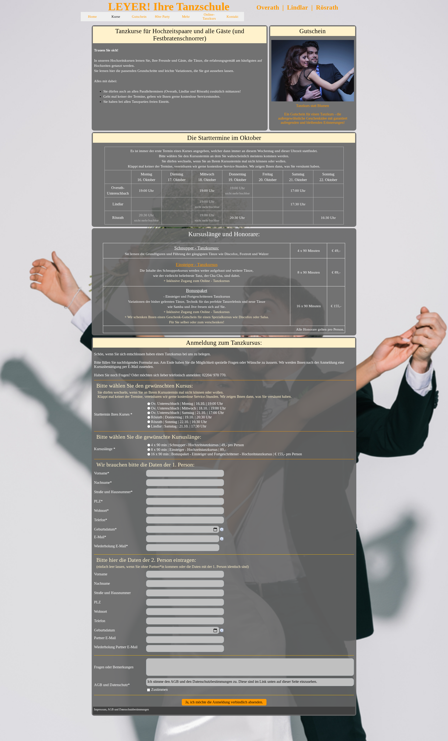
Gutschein (139, 16)
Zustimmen (159, 689)
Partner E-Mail (105, 638)
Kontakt (232, 16)
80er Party (162, 16)
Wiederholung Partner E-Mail (115, 647)
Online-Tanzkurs (209, 16)
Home (92, 16)
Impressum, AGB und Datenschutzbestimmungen (121, 709)
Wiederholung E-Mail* (111, 546)
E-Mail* (100, 537)
